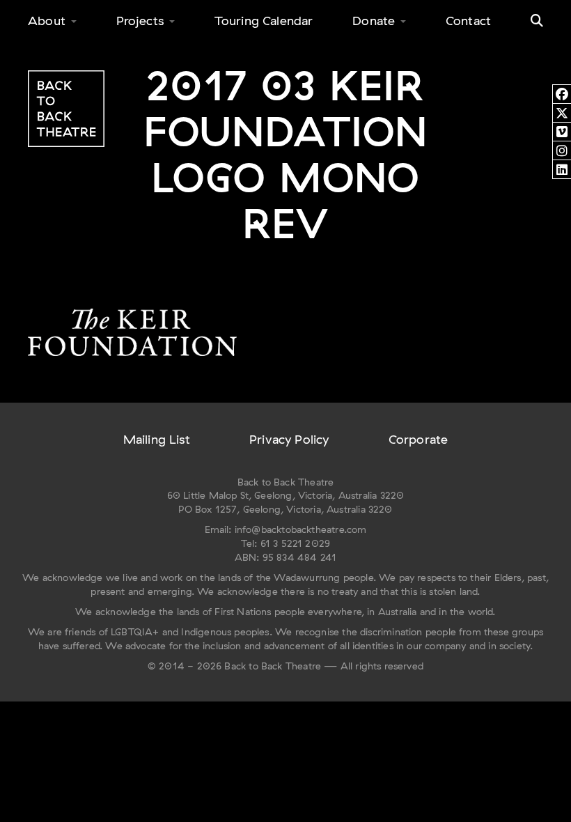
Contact (468, 21)
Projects (140, 21)
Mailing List (156, 439)
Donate (373, 21)
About (46, 21)
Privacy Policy (289, 439)
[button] (537, 21)
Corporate (418, 439)
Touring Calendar (263, 21)
